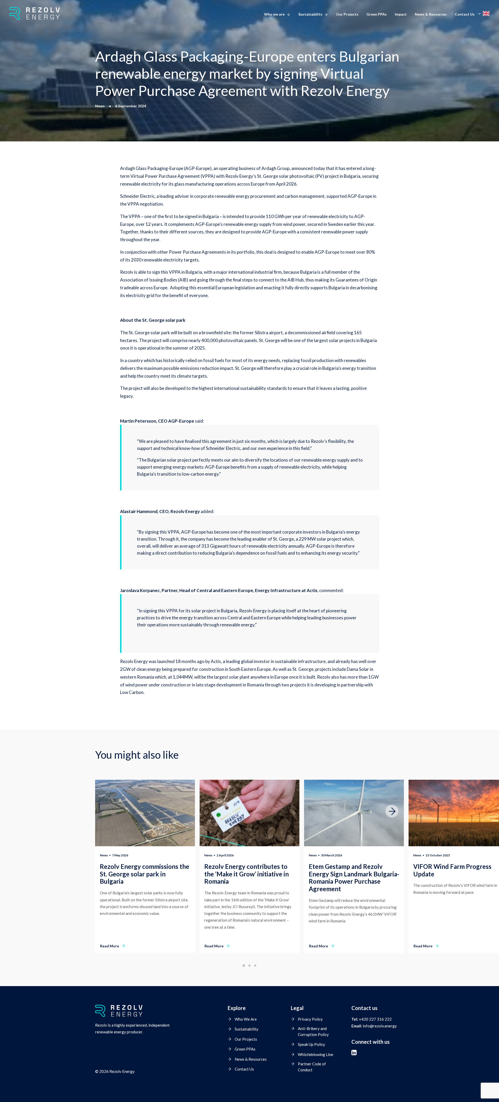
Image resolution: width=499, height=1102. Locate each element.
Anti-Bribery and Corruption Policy (313, 1031)
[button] (145, 813)
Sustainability (310, 14)
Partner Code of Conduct (312, 1066)
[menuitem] (279, 14)
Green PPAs (376, 14)
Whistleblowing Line (315, 1054)
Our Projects (347, 14)
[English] (484, 13)
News (104, 855)
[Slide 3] (255, 965)
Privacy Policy (310, 1019)
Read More (109, 946)
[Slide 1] (244, 965)
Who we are (274, 14)
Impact (401, 14)
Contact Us (465, 14)
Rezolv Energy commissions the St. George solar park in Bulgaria (144, 874)
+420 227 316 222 (375, 1019)
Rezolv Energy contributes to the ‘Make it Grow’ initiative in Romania (246, 874)
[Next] (392, 824)
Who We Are (246, 1019)
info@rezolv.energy (380, 1026)
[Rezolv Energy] (34, 13)
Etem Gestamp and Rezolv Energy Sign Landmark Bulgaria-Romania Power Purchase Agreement (354, 878)
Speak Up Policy (311, 1044)
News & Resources (431, 14)
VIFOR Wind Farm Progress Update (452, 870)
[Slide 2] (249, 965)
